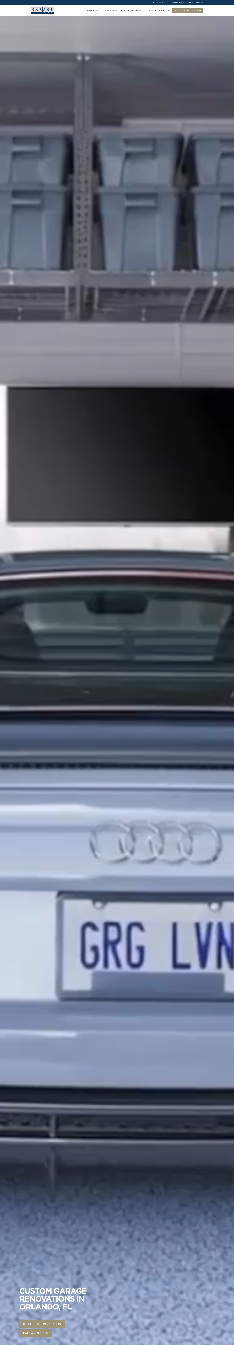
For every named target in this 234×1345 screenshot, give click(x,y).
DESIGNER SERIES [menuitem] (129, 10)
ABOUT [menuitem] (162, 10)
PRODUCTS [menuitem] (108, 10)
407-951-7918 (177, 2)
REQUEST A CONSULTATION (188, 10)
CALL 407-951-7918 (35, 1333)
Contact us (197, 2)
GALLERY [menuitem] (149, 10)
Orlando (159, 2)
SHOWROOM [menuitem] (91, 10)
